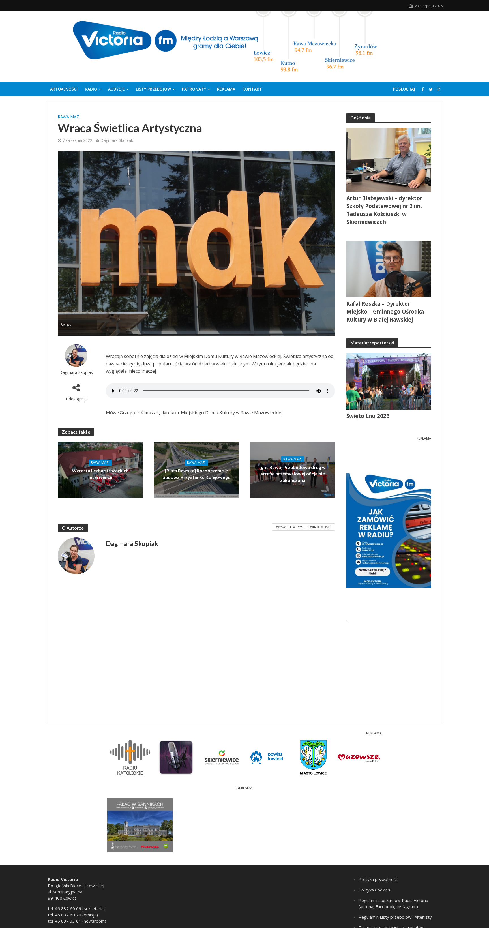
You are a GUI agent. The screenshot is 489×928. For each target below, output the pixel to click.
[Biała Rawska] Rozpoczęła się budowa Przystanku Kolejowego (196, 474)
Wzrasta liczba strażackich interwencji (100, 474)
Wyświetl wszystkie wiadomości (303, 527)
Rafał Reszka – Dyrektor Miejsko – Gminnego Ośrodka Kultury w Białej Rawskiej (385, 311)
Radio (91, 89)
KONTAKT (252, 89)
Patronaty (194, 89)
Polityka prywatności (378, 879)
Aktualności (64, 89)
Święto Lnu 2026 (367, 416)
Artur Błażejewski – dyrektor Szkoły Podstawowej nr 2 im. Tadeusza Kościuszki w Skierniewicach (384, 210)
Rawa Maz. (69, 116)
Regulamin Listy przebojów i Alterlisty (395, 917)
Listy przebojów (153, 89)
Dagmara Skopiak (116, 140)
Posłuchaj (404, 89)
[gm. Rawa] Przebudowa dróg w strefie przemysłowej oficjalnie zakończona (292, 473)
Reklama (226, 89)
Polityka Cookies (374, 890)
